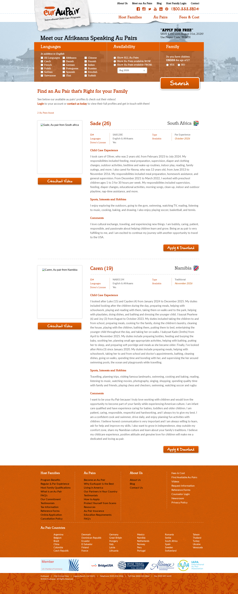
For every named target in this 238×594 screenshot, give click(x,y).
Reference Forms (50, 511)
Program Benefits (50, 480)
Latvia (112, 548)
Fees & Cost (189, 17)
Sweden (169, 548)
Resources (89, 507)
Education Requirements (98, 515)
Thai (68, 75)
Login (40, 103)
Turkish (92, 75)
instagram (144, 9)
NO (183, 65)
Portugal (141, 551)
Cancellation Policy (51, 518)
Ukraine (196, 544)
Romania (169, 535)
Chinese (92, 58)
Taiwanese (50, 75)
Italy (111, 544)
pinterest (166, 9)
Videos (175, 481)
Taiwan (196, 535)
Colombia (58, 548)
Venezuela (198, 548)
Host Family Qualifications (56, 487)
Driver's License (98, 142)
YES (172, 65)
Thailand (197, 538)
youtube (155, 9)
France (84, 551)
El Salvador (86, 544)
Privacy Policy (179, 502)
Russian (92, 68)
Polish (47, 68)
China (56, 544)
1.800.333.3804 (185, 9)
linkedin (161, 9)
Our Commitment (51, 499)
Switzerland (170, 551)
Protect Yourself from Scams (100, 503)
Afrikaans (71, 58)
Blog (159, 3)
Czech (47, 61)
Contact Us (136, 487)
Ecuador (85, 541)
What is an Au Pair (51, 491)
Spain (167, 544)
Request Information (183, 486)
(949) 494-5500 (116, 576)
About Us (122, 3)
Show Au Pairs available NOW (134, 61)
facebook (138, 9)
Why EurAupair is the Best (99, 484)
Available (156, 138)
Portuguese (72, 68)
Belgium (58, 538)
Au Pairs (160, 17)
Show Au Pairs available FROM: (134, 65)
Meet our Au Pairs (142, 3)
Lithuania (113, 551)
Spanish (70, 72)
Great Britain (115, 538)
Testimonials (48, 503)
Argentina (58, 535)
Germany (113, 535)
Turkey (196, 541)
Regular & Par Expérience (55, 484)
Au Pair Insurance (94, 511)
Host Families (130, 17)
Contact (195, 3)
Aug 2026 (124, 70)
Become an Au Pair (94, 480)
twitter (149, 9)
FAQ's (44, 495)
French (48, 65)
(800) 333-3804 (142, 576)
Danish (70, 61)
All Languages (52, 58)
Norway (141, 544)
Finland (85, 548)
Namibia (183, 268)
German (70, 65)
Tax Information (49, 507)
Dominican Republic (91, 538)
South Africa (179, 123)
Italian (91, 65)
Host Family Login (176, 3)
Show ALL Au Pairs (128, 58)
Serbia (168, 538)
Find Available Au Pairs (184, 477)
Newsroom (177, 498)
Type (154, 135)
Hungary (113, 541)
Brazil (56, 541)
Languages (95, 138)
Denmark (86, 535)
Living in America (93, 487)
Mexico (140, 535)
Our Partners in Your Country (100, 491)
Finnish (92, 61)
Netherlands (143, 541)
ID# (92, 135)
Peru (139, 548)
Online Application (51, 515)
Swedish (92, 72)
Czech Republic (61, 551)
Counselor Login (180, 494)
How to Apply (92, 499)
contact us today (77, 103)
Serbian (48, 72)
